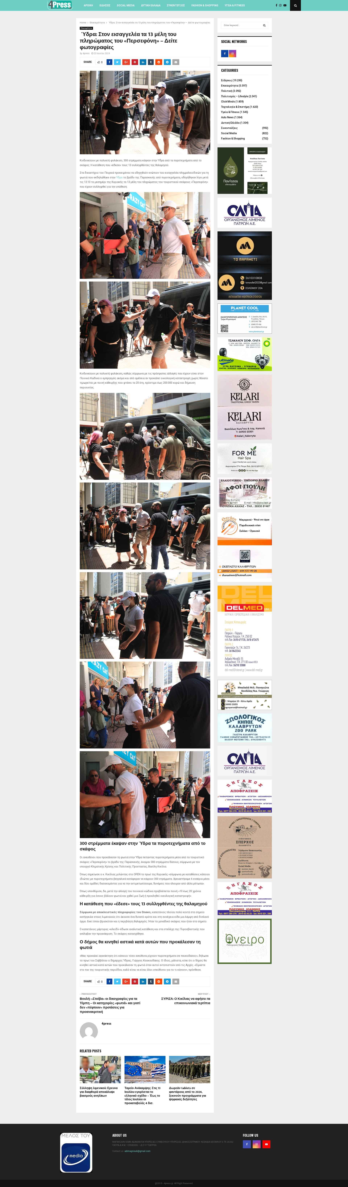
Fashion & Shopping (204, 5)
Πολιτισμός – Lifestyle (234, 96)
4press (86, 53)
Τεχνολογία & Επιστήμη (235, 106)
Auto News (227, 117)
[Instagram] (281, 5)
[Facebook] (277, 5)
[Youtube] (285, 5)
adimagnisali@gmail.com (137, 1151)
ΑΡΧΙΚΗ (88, 5)
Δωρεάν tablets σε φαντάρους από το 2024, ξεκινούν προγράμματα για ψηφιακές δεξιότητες (187, 1094)
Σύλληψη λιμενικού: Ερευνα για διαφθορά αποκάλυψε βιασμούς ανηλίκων (99, 1092)
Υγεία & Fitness (235, 5)
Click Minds (228, 101)
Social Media (125, 5)
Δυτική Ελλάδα (150, 5)
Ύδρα (119, 177)
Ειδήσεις (105, 5)
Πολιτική (226, 90)
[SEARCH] (264, 25)
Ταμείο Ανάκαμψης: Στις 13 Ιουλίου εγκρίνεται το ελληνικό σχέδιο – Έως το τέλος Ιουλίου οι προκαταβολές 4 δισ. (142, 1096)
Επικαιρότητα (86, 28)
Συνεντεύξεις (176, 5)
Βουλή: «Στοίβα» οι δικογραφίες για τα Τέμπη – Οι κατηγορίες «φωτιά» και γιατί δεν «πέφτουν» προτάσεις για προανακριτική (110, 1005)
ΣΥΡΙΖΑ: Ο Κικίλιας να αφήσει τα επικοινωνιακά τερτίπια (185, 1001)
